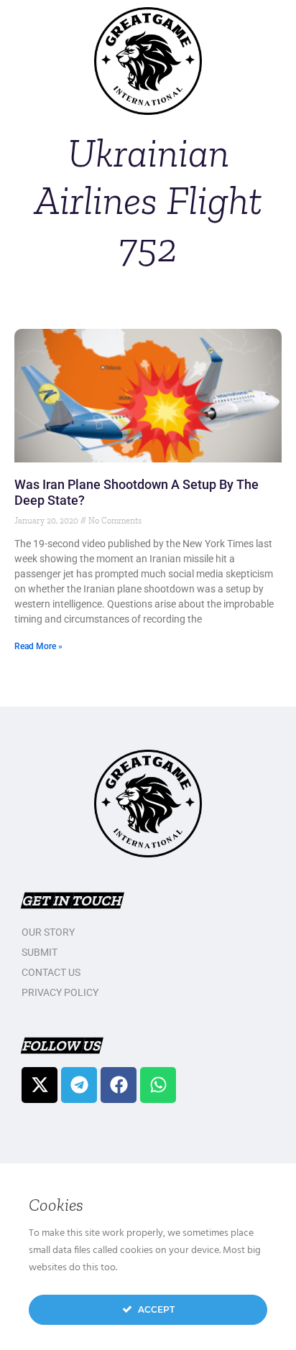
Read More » (38, 646)
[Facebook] (119, 1085)
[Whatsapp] (158, 1085)
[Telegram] (79, 1085)
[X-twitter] (39, 1085)
